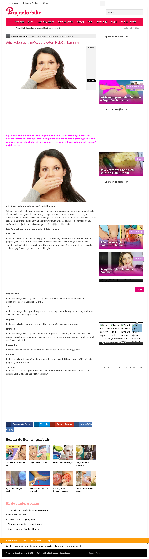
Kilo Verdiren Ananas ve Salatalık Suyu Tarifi (117, 171)
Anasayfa (19, 21)
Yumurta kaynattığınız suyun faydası (25, 524)
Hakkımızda (13, 3)
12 (141, 367)
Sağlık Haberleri (49, 552)
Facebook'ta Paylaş (22, 424)
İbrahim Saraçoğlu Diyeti (18, 546)
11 (137, 367)
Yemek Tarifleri (128, 21)
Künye (45, 3)
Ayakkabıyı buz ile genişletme (22, 519)
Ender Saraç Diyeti (42, 546)
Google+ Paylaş (64, 424)
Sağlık (114, 21)
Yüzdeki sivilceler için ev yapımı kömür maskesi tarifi (38, 28)
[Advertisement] (51, 114)
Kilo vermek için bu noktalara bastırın (113, 243)
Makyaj (80, 21)
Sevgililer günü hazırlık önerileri (116, 270)
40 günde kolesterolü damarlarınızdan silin (28, 509)
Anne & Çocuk (135, 86)
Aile (90, 21)
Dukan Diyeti (59, 546)
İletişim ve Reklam (30, 3)
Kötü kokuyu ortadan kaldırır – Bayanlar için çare (120, 98)
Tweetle (44, 424)
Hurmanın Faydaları (17, 514)
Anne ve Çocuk (65, 21)
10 (134, 367)
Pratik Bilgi (101, 21)
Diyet (30, 21)
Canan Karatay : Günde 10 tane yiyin (25, 529)
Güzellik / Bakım (45, 21)
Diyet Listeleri (66, 552)
